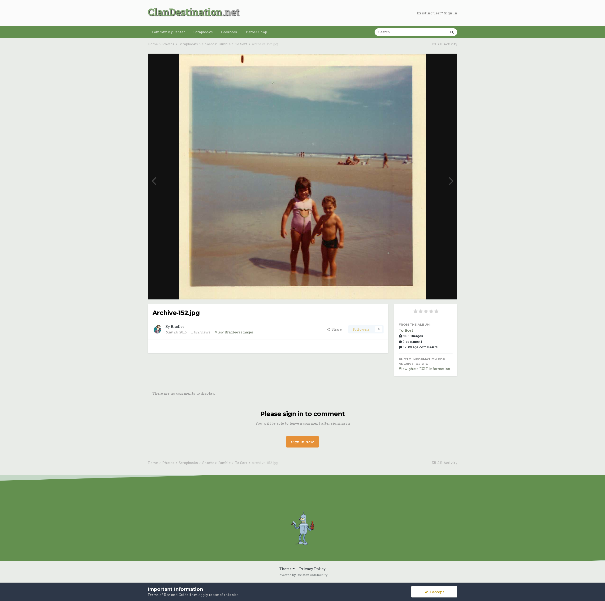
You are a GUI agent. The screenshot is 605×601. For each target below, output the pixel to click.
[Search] (452, 32)
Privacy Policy (312, 568)
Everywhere (430, 32)
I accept (436, 591)
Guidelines (188, 594)
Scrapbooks (203, 32)
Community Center (168, 32)
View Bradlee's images (234, 332)
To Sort (406, 330)
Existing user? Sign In (437, 13)
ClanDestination (185, 11)
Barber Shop (256, 32)
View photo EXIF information (424, 369)
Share (336, 329)
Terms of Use (159, 594)
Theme (286, 568)
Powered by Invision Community (302, 575)
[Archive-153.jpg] (154, 180)
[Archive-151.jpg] (451, 180)
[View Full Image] (449, 62)
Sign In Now (302, 441)
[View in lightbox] (436, 62)
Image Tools (436, 290)
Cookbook (229, 32)
